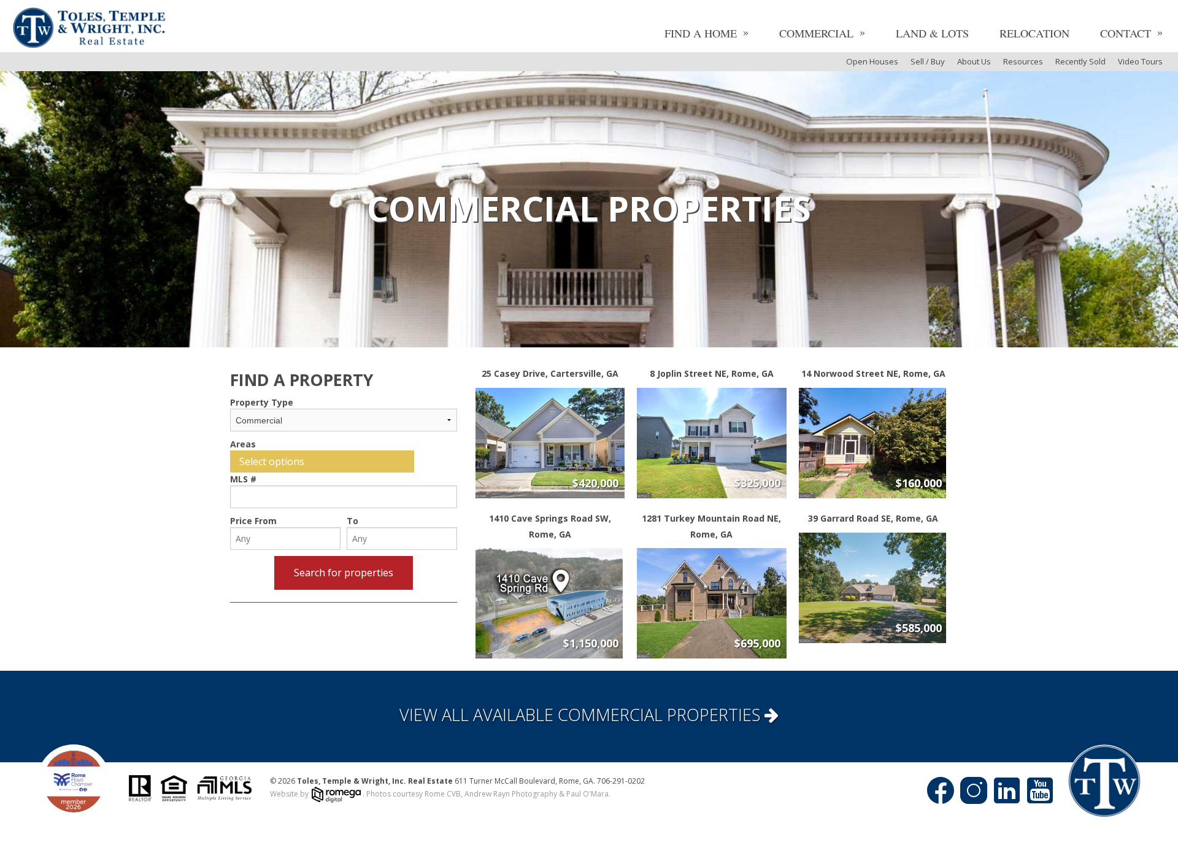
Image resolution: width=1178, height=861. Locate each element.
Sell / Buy (927, 61)
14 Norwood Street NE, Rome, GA (873, 373)
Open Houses (872, 61)
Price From (253, 521)
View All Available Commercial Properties (581, 714)
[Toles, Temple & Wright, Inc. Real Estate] (89, 29)
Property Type (261, 402)
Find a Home (700, 33)
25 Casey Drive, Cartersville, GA (550, 373)
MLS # (243, 479)
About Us (974, 61)
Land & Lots (932, 33)
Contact (1125, 33)
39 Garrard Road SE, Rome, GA (873, 518)
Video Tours (1140, 61)
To (352, 521)
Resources (1023, 61)
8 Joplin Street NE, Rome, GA (712, 373)
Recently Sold (1080, 61)
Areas (243, 444)
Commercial (816, 33)
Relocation (1034, 33)
